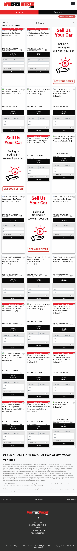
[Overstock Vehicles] (20, 5)
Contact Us (40, 499)
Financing (38, 528)
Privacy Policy (22, 546)
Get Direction (71, 499)
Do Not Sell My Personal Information (45, 546)
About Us (38, 522)
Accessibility (13, 546)
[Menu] (72, 4)
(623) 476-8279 (7, 499)
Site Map (30, 546)
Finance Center (38, 533)
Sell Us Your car (37, 530)
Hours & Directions (37, 525)
